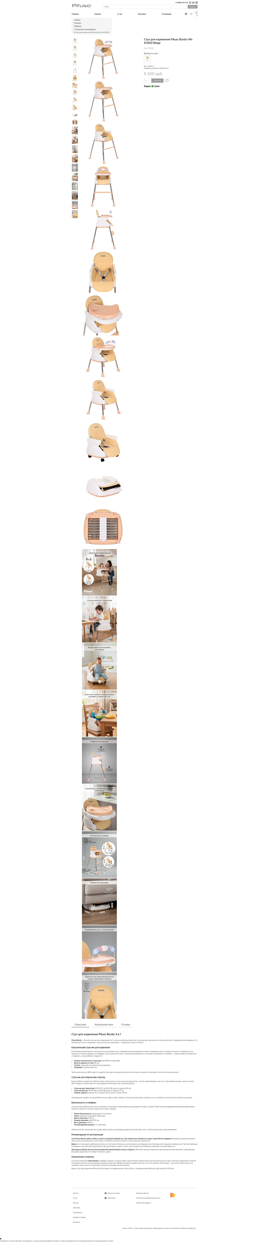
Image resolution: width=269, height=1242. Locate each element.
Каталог (98, 14)
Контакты (142, 14)
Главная (75, 14)
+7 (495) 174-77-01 (181, 3)
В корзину (157, 80)
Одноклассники (114, 1193)
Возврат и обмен (79, 1217)
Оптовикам (166, 14)
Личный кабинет (142, 1193)
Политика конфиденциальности (148, 1198)
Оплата (75, 1203)
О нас (119, 14)
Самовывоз (77, 1212)
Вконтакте (111, 1198)
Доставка (76, 1208)
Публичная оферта (143, 1203)
